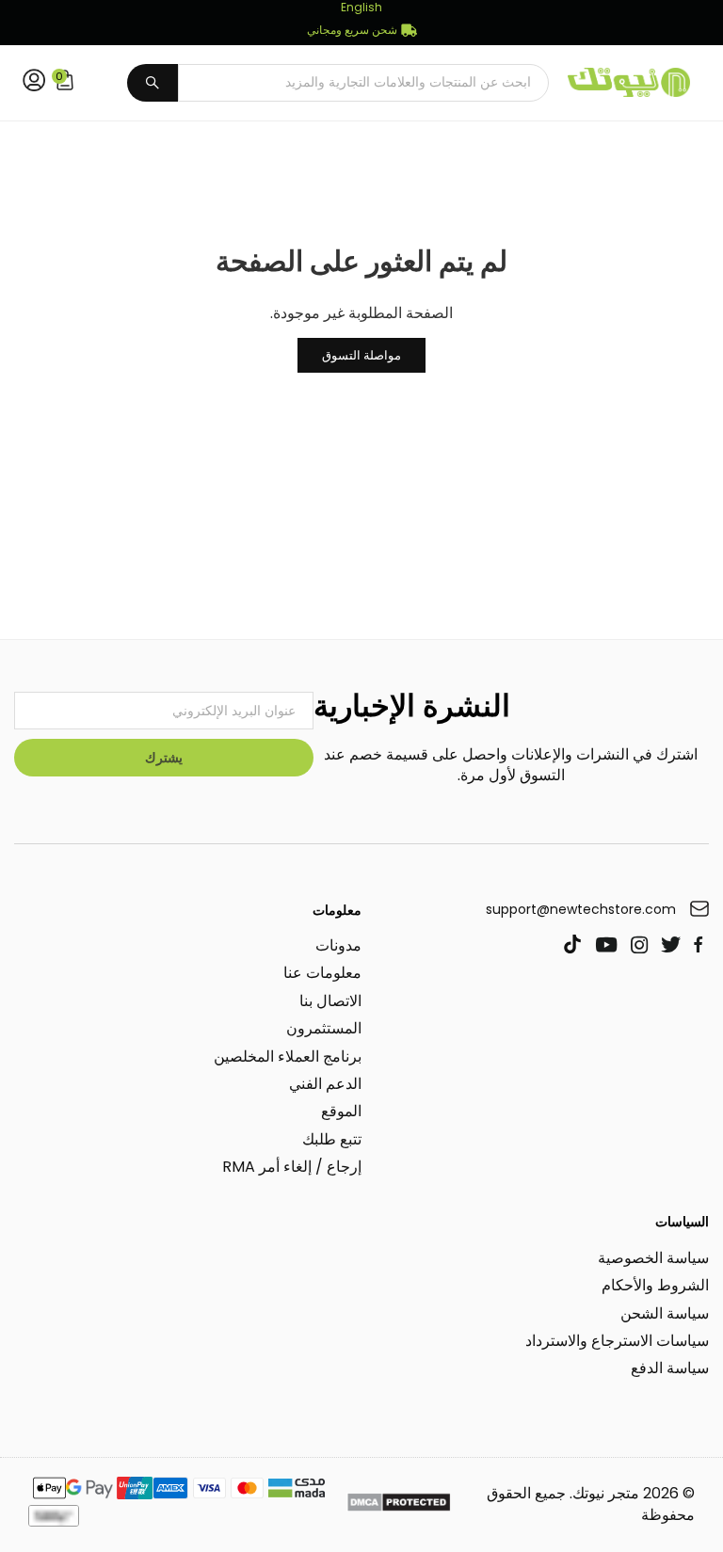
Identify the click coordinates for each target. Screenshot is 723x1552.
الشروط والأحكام (655, 1285)
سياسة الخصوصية (653, 1258)
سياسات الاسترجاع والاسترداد (617, 1341)
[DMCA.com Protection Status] (398, 1505)
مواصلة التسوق (361, 355)
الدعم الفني (325, 1084)
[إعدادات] (29, 83)
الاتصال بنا (330, 1001)
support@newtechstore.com (581, 910)
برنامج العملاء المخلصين (288, 1056)
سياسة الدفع (670, 1368)
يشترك (164, 757)
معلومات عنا (322, 973)
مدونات (338, 945)
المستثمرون (324, 1028)
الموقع (341, 1111)
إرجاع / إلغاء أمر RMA (292, 1166)
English (361, 7)
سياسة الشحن (664, 1313)
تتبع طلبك (332, 1139)
